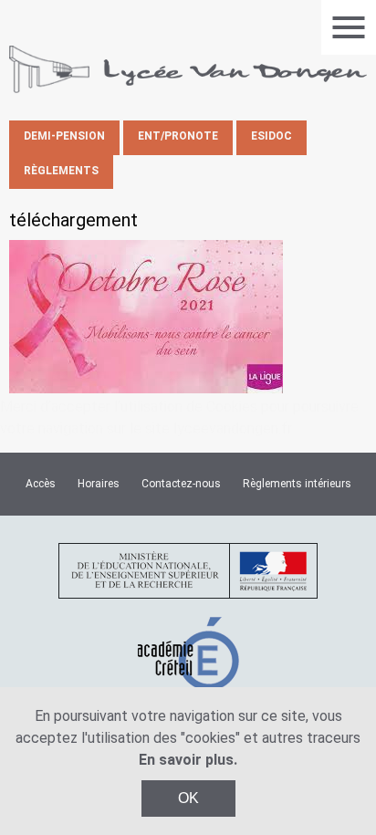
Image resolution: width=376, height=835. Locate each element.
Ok (188, 798)
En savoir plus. (188, 759)
